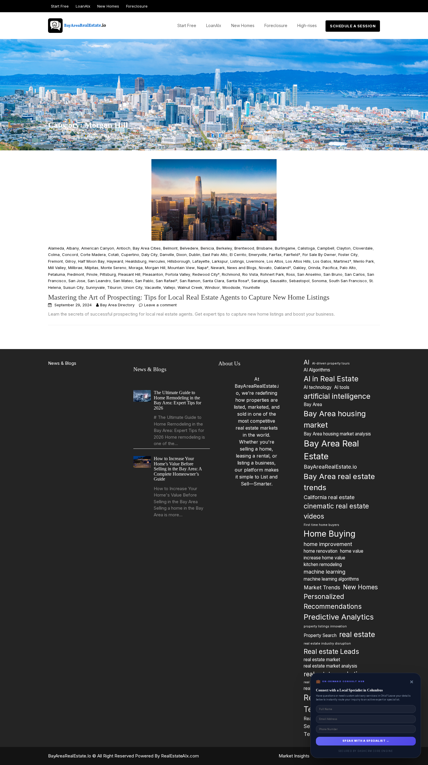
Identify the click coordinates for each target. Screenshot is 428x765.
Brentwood (244, 248)
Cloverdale (363, 248)
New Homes (108, 6)
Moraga (136, 267)
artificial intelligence (337, 396)
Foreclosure (137, 6)
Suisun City (73, 287)
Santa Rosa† (238, 280)
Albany (72, 248)
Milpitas (91, 267)
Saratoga (259, 280)
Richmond (231, 274)
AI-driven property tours (331, 363)
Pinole (92, 274)
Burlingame (285, 248)
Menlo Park (363, 261)
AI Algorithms (317, 370)
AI (306, 362)
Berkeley (224, 248)
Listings (237, 261)
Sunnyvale (95, 287)
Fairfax (275, 254)
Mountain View (181, 267)
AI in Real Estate (331, 378)
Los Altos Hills (298, 261)
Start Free (60, 6)
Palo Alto (348, 267)
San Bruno (332, 274)
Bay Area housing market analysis (337, 434)
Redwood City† (206, 274)
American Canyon (97, 248)
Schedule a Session (353, 26)
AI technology (318, 387)
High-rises (307, 25)
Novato (265, 267)
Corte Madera (93, 254)
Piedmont (75, 274)
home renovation (320, 551)
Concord (70, 254)
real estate (357, 634)
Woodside (231, 287)
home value (351, 551)
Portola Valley (177, 274)
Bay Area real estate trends (339, 482)
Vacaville (153, 287)
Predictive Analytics (339, 616)
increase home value (324, 558)
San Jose (76, 280)
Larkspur (220, 261)
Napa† (202, 267)
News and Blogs (242, 267)
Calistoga (306, 248)
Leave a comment (160, 305)
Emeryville (258, 254)
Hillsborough (178, 261)
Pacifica (330, 267)
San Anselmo (309, 274)
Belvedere (189, 248)
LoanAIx (83, 6)
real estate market (322, 659)
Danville (167, 254)
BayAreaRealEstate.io (330, 467)
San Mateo (123, 280)
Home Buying (330, 534)
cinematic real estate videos (336, 511)
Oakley (299, 267)
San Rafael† (166, 280)
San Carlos (355, 274)
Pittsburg (108, 274)
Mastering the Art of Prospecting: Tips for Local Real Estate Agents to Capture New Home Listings (188, 297)
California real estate (329, 497)
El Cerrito (238, 254)
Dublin (194, 254)
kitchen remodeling (323, 564)
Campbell (325, 248)
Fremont (55, 261)
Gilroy (70, 261)
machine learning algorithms (331, 579)
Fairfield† (292, 254)
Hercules (157, 261)
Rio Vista (250, 274)
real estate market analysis (330, 666)
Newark (218, 267)
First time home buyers (321, 525)
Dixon (181, 254)
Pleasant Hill (129, 274)
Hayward (115, 261)
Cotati (113, 254)
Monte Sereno (113, 267)
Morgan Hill (155, 267)
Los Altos (275, 261)
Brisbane (265, 248)
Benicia (207, 248)
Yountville (251, 287)
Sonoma (319, 280)
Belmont (170, 248)
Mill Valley (57, 267)
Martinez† (342, 261)
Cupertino (130, 254)
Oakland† (282, 267)
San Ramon (190, 280)
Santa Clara (213, 280)
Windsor (212, 287)
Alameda (56, 248)
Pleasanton (153, 274)
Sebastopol (299, 280)
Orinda (314, 267)
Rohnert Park (272, 274)
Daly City (150, 254)
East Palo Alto (215, 254)
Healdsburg (135, 261)
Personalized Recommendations (333, 601)
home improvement (328, 544)
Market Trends (322, 587)
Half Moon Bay (91, 261)
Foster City (348, 254)
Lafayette (201, 261)
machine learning (324, 572)
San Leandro (99, 280)
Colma (54, 254)
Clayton (344, 248)
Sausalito (278, 280)
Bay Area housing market (335, 419)
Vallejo (169, 287)
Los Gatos (322, 261)
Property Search (320, 635)
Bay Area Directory (117, 305)
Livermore (255, 261)
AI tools (341, 387)
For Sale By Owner (319, 254)
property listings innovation (325, 626)
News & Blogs (62, 363)
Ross (290, 274)
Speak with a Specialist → (365, 740)
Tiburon (114, 287)
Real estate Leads (331, 651)
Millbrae (75, 267)
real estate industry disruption (327, 643)
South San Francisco (348, 280)
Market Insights (294, 756)
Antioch (123, 248)
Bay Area (313, 405)
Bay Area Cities (147, 248)
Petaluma (56, 274)
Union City (133, 287)
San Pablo (144, 280)
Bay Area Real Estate (331, 450)
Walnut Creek (190, 287)
